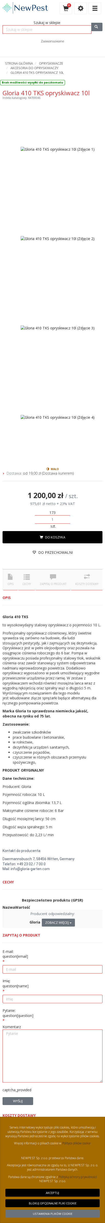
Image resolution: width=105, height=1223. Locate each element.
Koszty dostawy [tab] (86, 584)
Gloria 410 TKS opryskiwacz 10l (37, 72)
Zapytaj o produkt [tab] (53, 584)
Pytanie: (18, 1013)
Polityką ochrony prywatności (78, 1177)
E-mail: (15, 954)
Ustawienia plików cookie (52, 1214)
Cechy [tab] (26, 584)
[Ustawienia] (80, 8)
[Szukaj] (96, 27)
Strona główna (19, 63)
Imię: (16, 983)
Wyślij (18, 1101)
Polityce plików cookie (75, 1143)
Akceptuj (52, 1193)
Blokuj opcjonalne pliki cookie (52, 1203)
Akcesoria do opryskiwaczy (34, 68)
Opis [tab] (10, 584)
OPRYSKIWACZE (51, 63)
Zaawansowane (52, 41)
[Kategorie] (94, 8)
